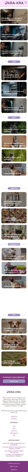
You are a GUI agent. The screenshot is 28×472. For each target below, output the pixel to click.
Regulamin (14, 470)
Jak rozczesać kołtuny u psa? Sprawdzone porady (14, 257)
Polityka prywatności (14, 463)
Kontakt (14, 419)
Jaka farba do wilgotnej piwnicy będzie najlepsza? (12, 36)
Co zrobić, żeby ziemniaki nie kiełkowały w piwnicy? (14, 455)
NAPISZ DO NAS (14, 381)
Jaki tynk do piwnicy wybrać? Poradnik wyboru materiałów (12, 19)
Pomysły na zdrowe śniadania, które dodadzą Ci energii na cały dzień (13, 219)
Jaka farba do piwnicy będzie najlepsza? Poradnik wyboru (11, 52)
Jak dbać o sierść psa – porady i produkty (12, 346)
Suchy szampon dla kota (12, 173)
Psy (14, 315)
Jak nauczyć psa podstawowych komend (12, 362)
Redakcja (14, 417)
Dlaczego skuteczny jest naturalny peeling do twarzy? (14, 271)
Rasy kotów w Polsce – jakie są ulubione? (15, 130)
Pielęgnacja (14, 244)
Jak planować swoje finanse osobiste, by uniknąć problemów (13, 235)
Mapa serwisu (14, 466)
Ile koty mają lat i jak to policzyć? (12, 158)
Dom (14, 62)
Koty (14, 117)
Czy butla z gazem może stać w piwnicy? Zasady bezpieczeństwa (14, 92)
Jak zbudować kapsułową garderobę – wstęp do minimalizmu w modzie (12, 203)
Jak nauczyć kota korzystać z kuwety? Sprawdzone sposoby (14, 144)
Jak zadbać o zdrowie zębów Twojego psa (13, 329)
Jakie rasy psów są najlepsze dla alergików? (14, 444)
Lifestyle (14, 188)
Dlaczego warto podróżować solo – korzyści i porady (14, 447)
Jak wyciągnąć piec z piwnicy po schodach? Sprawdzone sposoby (12, 76)
